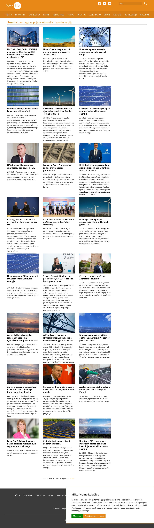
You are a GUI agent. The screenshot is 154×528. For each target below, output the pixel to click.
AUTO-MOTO (95, 14)
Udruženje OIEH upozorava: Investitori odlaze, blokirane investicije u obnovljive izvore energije (93, 444)
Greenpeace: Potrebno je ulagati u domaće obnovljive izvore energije (94, 111)
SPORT (107, 14)
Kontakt (56, 508)
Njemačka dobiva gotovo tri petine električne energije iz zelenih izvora (56, 52)
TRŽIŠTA (8, 14)
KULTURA (117, 14)
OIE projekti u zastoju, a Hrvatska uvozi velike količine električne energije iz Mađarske (58, 338)
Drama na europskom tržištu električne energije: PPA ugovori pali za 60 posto (94, 338)
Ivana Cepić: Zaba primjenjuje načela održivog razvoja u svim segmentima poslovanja (22, 443)
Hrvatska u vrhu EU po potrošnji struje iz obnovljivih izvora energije (22, 278)
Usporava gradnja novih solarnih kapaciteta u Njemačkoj (22, 110)
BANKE (46, 14)
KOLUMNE (144, 14)
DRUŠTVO (81, 14)
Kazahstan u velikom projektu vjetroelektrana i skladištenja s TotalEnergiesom (57, 111)
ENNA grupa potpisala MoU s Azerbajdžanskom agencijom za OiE (22, 222)
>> (73, 478)
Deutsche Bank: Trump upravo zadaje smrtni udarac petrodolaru (57, 168)
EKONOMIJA (20, 14)
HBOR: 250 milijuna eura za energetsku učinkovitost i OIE (21, 166)
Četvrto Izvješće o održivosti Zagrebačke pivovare (92, 277)
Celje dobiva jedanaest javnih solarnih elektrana (57, 442)
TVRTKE (70, 14)
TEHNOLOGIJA (131, 14)
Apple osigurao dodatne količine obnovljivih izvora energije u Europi (94, 389)
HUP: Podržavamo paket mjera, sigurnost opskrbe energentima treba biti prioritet (94, 168)
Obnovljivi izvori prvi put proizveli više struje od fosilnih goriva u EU (93, 222)
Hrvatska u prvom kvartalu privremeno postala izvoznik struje (92, 52)
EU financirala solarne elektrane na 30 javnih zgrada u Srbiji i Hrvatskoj (58, 222)
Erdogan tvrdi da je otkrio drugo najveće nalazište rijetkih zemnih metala (58, 389)
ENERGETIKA (34, 14)
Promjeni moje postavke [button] (94, 516)
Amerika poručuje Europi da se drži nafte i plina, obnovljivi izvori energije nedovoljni (21, 389)
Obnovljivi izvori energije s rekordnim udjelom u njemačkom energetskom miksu (22, 338)
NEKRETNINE (58, 14)
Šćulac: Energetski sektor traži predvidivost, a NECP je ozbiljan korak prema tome (58, 278)
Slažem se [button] (77, 516)
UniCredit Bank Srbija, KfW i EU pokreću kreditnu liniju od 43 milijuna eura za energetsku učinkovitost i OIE (22, 53)
